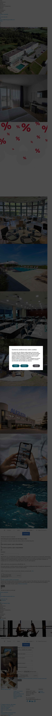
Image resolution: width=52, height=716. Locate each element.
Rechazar (24, 365)
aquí (18, 359)
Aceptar (15, 365)
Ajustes (36, 365)
